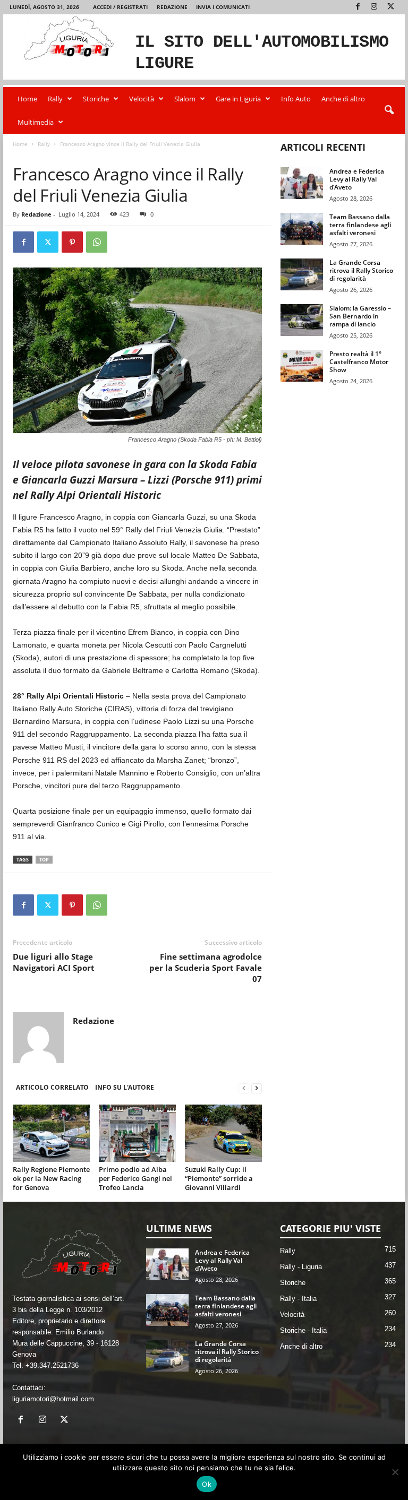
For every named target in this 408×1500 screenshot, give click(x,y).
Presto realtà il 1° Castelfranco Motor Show (358, 361)
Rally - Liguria (301, 1267)
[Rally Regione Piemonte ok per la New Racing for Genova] (51, 1133)
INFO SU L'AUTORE (124, 1087)
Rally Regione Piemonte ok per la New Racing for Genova (51, 1178)
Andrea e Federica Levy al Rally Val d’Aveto (356, 179)
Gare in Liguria (238, 99)
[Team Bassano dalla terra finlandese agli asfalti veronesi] (301, 229)
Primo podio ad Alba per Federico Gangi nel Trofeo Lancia (135, 1178)
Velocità (141, 99)
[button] (389, 110)
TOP (44, 859)
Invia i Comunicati (223, 7)
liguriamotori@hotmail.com (53, 1399)
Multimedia (36, 122)
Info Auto (296, 99)
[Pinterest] (72, 242)
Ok (206, 1484)
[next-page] (256, 1087)
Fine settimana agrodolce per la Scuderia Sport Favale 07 (205, 967)
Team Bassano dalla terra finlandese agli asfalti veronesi (360, 224)
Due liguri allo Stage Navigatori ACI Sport (54, 962)
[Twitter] (390, 7)
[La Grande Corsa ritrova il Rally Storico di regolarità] (301, 274)
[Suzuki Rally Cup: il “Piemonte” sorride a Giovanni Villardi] (223, 1133)
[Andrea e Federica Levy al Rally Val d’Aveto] (301, 183)
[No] (394, 1472)
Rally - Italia (58, 154)
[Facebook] (357, 7)
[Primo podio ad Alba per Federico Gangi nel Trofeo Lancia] (137, 1133)
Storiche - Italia (303, 1330)
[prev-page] (244, 1087)
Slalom (185, 99)
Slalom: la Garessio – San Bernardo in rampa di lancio (360, 316)
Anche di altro (343, 99)
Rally (55, 99)
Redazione (172, 7)
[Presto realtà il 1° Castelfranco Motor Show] (301, 366)
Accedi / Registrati (120, 7)
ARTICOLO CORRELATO (52, 1087)
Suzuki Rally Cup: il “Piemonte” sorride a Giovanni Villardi (219, 1178)
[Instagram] (374, 7)
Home (27, 99)
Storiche (96, 99)
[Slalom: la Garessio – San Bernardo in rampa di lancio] (301, 320)
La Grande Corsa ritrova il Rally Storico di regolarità (361, 270)
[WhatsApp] (96, 242)
